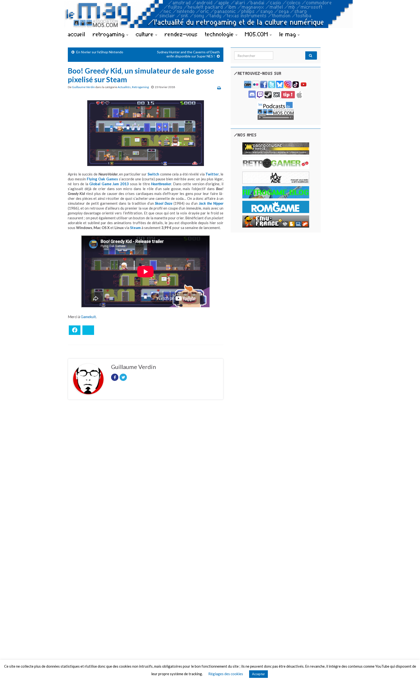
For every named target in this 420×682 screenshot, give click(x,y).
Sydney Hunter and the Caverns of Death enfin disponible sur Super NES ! (188, 54)
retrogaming (109, 34)
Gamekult (88, 316)
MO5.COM (257, 34)
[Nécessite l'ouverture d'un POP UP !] (275, 110)
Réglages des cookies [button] (225, 674)
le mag (288, 34)
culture (145, 34)
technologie (220, 34)
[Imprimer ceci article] (219, 87)
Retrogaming (140, 87)
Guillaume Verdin (83, 87)
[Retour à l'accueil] (210, 14)
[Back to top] (409, 671)
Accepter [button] (258, 674)
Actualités (124, 87)
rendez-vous (181, 34)
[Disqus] (145, 470)
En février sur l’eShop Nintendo (99, 52)
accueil (76, 34)
